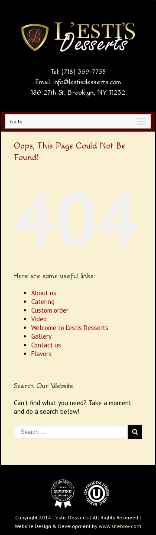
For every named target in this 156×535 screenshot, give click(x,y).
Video (39, 319)
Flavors (41, 354)
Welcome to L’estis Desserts (69, 328)
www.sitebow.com (120, 526)
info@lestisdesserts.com (87, 82)
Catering (43, 301)
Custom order (49, 310)
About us (43, 293)
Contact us (46, 345)
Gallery (41, 336)
